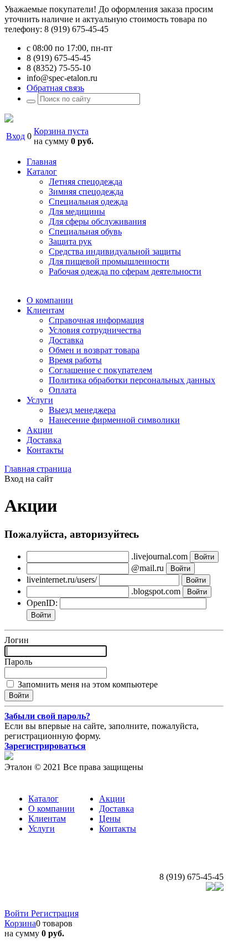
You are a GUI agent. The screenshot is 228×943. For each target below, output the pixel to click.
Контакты (117, 828)
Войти (17, 913)
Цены (110, 818)
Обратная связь (55, 88)
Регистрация (55, 913)
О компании (51, 808)
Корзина (20, 923)
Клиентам (47, 818)
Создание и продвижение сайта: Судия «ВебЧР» (132, 903)
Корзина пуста (61, 131)
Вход (15, 136)
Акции (112, 798)
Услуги (41, 828)
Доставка (116, 808)
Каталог (43, 798)
